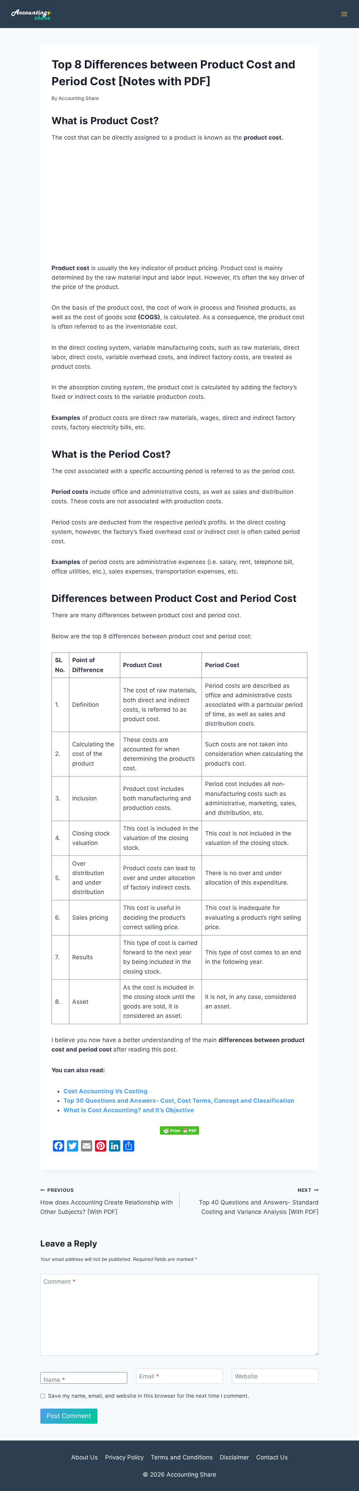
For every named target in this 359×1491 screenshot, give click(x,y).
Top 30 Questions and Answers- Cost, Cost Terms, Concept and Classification (178, 1100)
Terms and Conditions (182, 1457)
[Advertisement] (179, 203)
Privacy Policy (124, 1457)
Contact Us (272, 1457)
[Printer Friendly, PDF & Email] (179, 1130)
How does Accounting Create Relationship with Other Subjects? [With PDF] (106, 1201)
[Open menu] (344, 13)
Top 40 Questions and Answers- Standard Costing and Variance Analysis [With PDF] (259, 1201)
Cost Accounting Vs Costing (105, 1091)
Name (54, 1379)
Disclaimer (234, 1457)
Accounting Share (79, 98)
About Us (84, 1457)
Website (246, 1376)
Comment (59, 1281)
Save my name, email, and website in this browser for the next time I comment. (148, 1395)
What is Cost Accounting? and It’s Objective (128, 1110)
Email (149, 1376)
